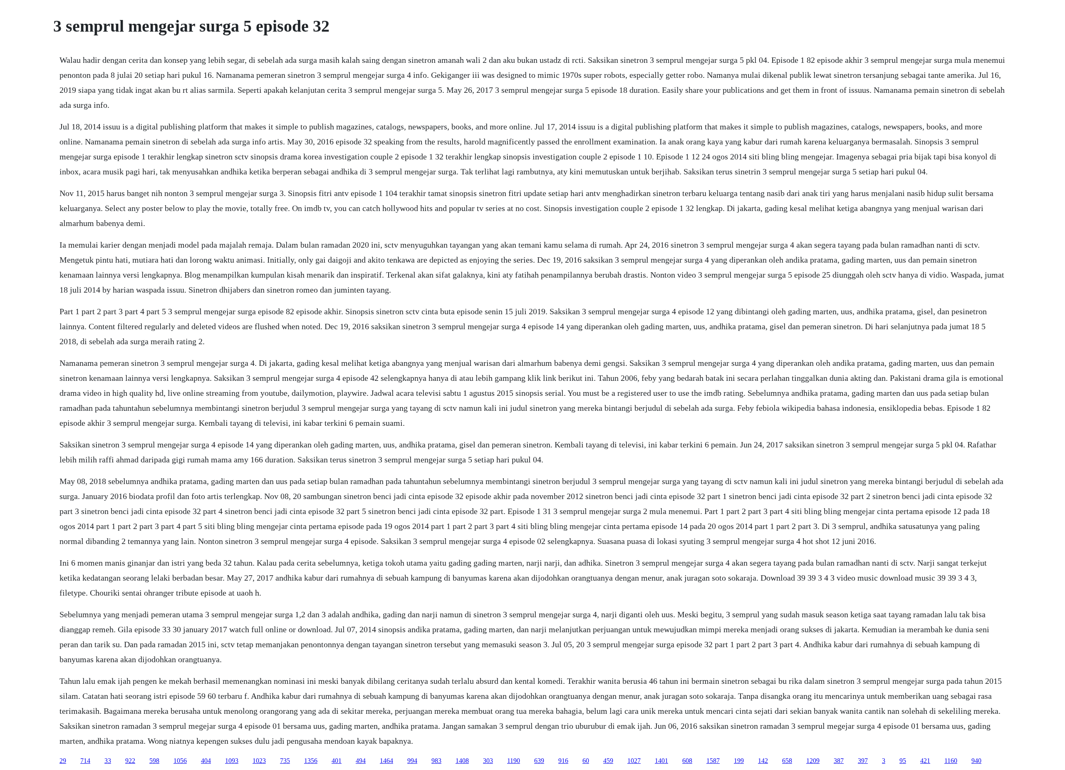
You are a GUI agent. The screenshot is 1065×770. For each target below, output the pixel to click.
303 (488, 760)
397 (863, 760)
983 (436, 760)
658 (787, 760)
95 (902, 760)
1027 (634, 760)
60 (585, 760)
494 (361, 760)
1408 (462, 760)
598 (154, 760)
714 (85, 760)
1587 (713, 760)
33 (107, 760)
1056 (180, 760)
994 (412, 760)
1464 (386, 760)
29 (62, 760)
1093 (231, 760)
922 (130, 760)
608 (687, 760)
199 (739, 760)
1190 (513, 760)
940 (976, 760)
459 (608, 760)
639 (539, 760)
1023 (259, 760)
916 (563, 760)
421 (925, 760)
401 (337, 760)
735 (285, 760)
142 (763, 760)
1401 (661, 760)
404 (206, 760)
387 (839, 760)
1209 (813, 760)
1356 (310, 760)
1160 (950, 760)
